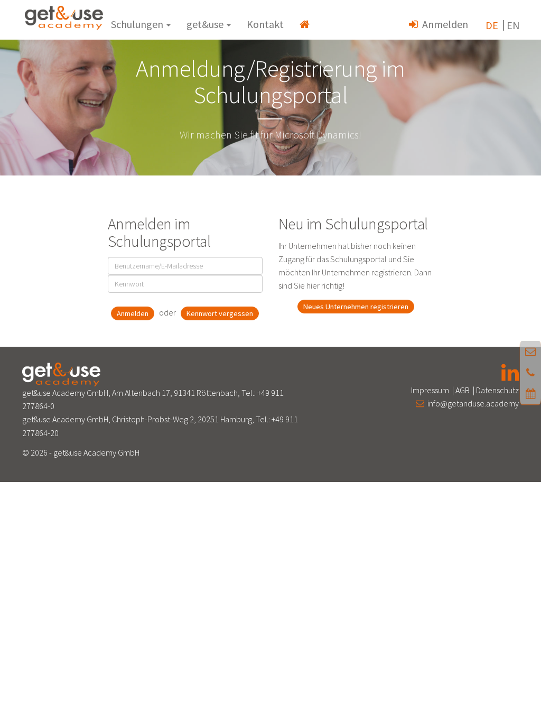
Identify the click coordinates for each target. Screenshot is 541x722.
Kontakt (265, 24)
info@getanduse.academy (471, 403)
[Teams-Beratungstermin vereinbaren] (531, 393)
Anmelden (443, 24)
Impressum (430, 390)
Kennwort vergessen (219, 313)
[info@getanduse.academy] (530, 351)
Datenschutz (497, 390)
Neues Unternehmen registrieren (355, 306)
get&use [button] (206, 24)
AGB (462, 390)
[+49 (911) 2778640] (530, 372)
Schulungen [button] (138, 24)
